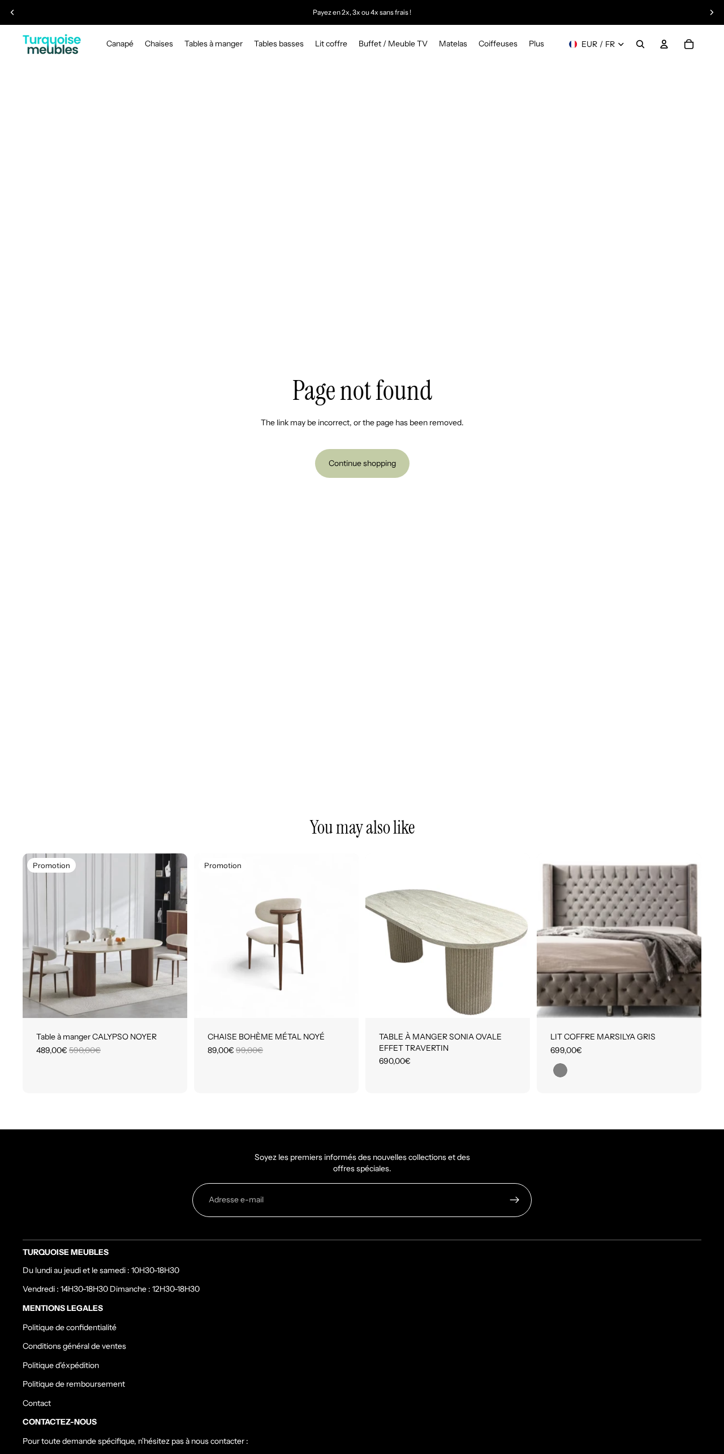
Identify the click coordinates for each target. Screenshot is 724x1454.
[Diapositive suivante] (711, 12)
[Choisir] (512, 1000)
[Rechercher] (640, 44)
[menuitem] (536, 44)
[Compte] (664, 44)
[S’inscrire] (515, 1200)
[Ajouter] (170, 1000)
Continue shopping (362, 463)
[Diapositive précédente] (12, 12)
